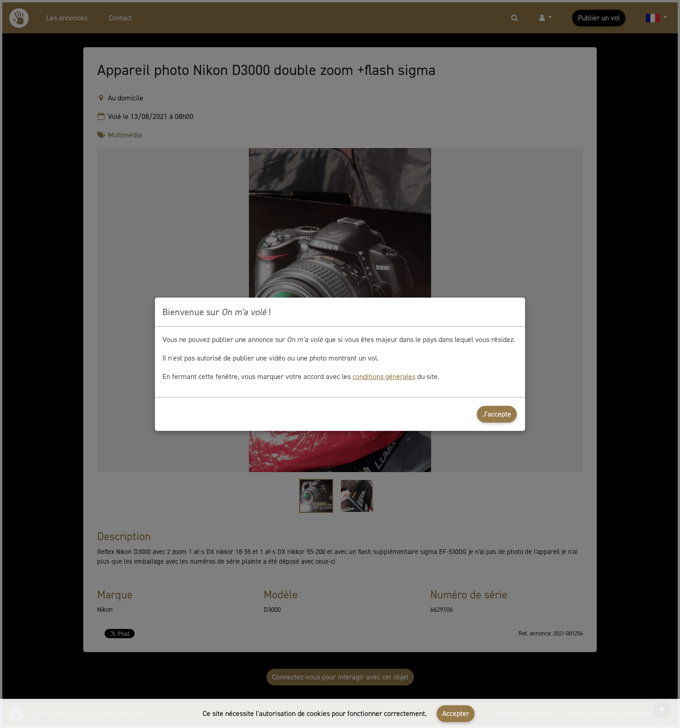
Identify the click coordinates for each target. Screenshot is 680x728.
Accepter (455, 713)
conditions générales (383, 376)
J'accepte (496, 414)
